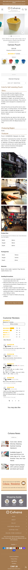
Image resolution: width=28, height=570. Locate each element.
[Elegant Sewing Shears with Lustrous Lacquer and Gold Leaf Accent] (5, 467)
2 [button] (12, 400)
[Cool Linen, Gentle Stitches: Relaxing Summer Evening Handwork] (5, 444)
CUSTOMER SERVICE (13, 526)
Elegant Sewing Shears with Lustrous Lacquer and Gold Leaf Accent (17, 467)
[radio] (4, 61)
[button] (11, 53)
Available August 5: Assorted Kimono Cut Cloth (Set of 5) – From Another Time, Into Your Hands (17, 456)
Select (14, 57)
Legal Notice (14, 561)
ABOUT (14, 519)
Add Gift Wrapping (14, 83)
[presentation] (10, 422)
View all (14, 437)
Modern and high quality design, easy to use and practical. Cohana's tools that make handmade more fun (14, 40)
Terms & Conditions (14, 556)
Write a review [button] (14, 324)
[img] (10, 344)
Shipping (8, 50)
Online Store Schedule (14, 533)
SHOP (13, 516)
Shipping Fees (13, 529)
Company (14, 563)
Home (3, 38)
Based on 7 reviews (8, 322)
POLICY (13, 523)
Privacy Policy (14, 558)
